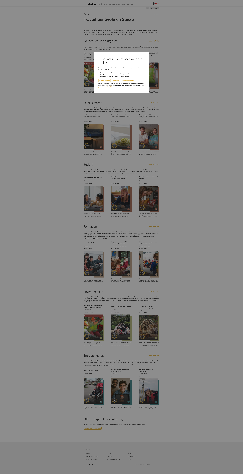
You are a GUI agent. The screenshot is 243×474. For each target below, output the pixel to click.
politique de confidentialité (105, 87)
